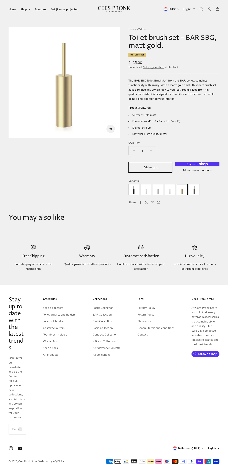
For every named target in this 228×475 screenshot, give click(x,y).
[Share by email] (159, 202)
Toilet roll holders (53, 321)
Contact (143, 334)
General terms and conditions (156, 327)
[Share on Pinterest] (152, 202)
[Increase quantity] (151, 150)
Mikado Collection (104, 341)
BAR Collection (102, 314)
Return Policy (146, 314)
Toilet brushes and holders (59, 314)
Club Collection (102, 321)
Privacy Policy (146, 307)
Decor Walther (137, 29)
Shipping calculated (153, 67)
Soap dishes (50, 347)
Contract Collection (105, 334)
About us (40, 9)
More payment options (197, 170)
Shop (23, 9)
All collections (101, 354)
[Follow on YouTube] (20, 448)
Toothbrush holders (55, 334)
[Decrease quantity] (134, 150)
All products (50, 354)
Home (12, 9)
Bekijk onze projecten (64, 9)
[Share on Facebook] (140, 202)
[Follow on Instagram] (11, 448)
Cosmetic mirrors (53, 327)
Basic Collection (103, 327)
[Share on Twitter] (146, 202)
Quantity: (134, 142)
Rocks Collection (103, 307)
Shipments (144, 321)
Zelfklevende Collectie (106, 347)
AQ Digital (58, 461)
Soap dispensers (53, 307)
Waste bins (50, 341)
